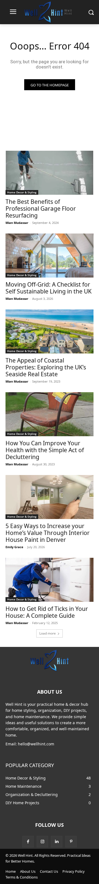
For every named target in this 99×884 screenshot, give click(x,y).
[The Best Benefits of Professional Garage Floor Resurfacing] (50, 173)
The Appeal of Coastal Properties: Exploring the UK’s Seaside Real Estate (46, 367)
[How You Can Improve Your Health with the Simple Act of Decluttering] (50, 414)
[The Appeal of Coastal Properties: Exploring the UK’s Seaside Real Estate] (50, 331)
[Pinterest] (71, 841)
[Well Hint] (49, 660)
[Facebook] (28, 841)
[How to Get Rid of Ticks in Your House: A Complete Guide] (50, 580)
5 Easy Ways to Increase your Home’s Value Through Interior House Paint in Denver (48, 532)
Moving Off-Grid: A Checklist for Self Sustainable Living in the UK (49, 288)
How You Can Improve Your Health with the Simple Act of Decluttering (45, 450)
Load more (47, 633)
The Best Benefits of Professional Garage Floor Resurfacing (41, 208)
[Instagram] (42, 841)
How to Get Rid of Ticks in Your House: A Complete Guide (47, 612)
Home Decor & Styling (22, 192)
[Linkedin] (56, 841)
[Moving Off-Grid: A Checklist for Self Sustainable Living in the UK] (50, 256)
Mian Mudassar (17, 223)
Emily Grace (14, 547)
